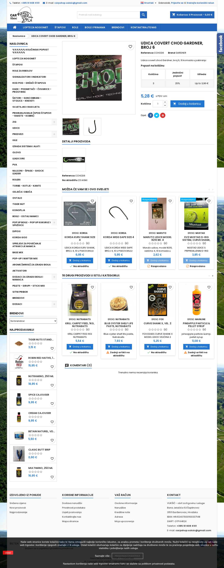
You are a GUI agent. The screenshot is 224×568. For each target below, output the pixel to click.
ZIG (14, 122)
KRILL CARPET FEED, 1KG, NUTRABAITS (79, 325)
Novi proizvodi (18, 507)
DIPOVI (16, 231)
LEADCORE (18, 158)
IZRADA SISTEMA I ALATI (26, 146)
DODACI (17, 304)
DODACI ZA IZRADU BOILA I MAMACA (27, 278)
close (8, 552)
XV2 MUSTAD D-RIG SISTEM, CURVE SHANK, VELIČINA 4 (196, 239)
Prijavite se (177, 2)
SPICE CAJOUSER (38, 394)
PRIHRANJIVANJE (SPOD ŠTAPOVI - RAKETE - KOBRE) (31, 114)
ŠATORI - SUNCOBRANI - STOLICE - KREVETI (26, 99)
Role (75, 27)
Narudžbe (120, 507)
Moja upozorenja (124, 521)
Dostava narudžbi (72, 503)
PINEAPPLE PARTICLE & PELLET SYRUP (196, 325)
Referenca (147, 52)
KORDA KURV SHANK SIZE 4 (80, 238)
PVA (14, 164)
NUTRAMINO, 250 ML (41, 376)
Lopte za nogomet (35, 27)
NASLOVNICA (19, 44)
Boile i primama (95, 27)
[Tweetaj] (156, 115)
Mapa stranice (70, 521)
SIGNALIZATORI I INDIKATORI (29, 77)
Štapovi (60, 27)
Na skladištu (70, 180)
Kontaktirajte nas (143, 27)
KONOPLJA (18, 210)
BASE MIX (17, 252)
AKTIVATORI (19, 270)
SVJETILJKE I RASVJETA (26, 107)
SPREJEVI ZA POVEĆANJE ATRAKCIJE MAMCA (26, 245)
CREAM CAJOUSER (39, 413)
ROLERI (16, 179)
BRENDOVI (18, 298)
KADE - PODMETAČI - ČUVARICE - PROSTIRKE (31, 90)
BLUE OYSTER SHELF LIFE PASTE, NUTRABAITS (118, 325)
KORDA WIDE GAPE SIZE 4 (118, 237)
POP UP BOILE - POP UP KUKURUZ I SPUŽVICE (31, 224)
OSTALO (17, 198)
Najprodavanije (18, 512)
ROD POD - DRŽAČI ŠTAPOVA (29, 83)
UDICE (16, 128)
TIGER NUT (18, 204)
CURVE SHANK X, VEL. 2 (157, 323)
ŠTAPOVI (17, 64)
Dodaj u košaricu (187, 104)
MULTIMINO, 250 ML (40, 468)
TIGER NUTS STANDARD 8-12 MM (41, 339)
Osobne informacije (126, 503)
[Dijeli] (150, 115)
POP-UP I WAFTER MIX (25, 258)
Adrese (119, 516)
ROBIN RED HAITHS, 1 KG (41, 358)
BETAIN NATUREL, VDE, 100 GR (41, 431)
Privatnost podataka (73, 507)
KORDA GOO (19, 237)
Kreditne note (122, 512)
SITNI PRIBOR (20, 292)
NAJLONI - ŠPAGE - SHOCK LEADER (28, 172)
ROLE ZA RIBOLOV (22, 70)
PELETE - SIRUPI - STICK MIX (28, 285)
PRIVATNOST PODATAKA (127, 556)
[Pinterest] (162, 115)
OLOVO (16, 152)
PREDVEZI (17, 134)
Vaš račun (123, 495)
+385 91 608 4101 (30, 2)
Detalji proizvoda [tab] (76, 141)
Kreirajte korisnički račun (200, 2)
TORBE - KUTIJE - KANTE (26, 185)
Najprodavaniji (22, 330)
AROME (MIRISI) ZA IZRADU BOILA (31, 264)
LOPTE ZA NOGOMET (24, 58)
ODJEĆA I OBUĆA (22, 192)
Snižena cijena (18, 503)
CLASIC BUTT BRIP (39, 449)
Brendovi (118, 27)
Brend (171, 52)
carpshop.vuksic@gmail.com (70, 2)
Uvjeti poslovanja (72, 512)
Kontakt (174, 495)
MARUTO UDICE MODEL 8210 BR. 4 (157, 238)
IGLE (14, 140)
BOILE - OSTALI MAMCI (25, 216)
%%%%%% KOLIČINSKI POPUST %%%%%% (30, 51)
